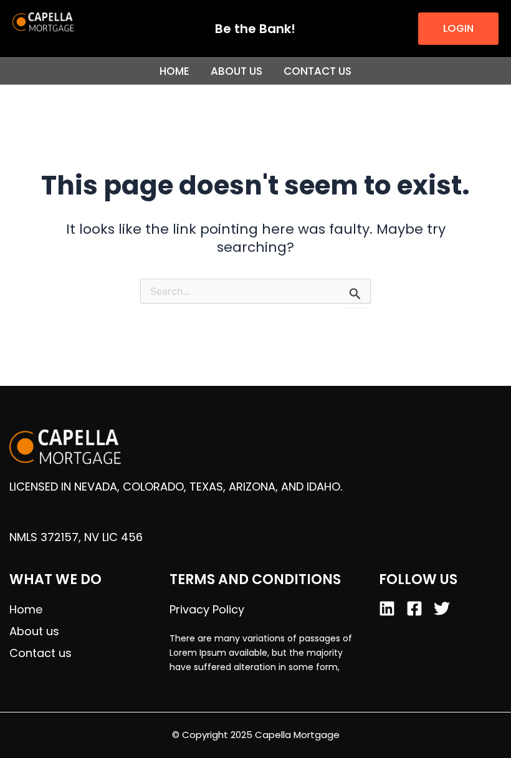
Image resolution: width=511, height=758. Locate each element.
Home (174, 71)
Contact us (317, 71)
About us (236, 71)
